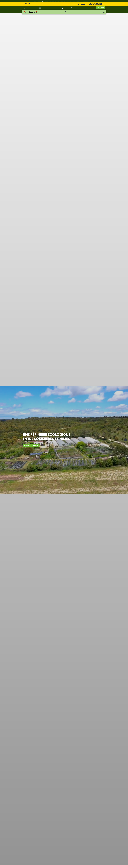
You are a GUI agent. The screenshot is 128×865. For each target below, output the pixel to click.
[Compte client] (100, 12)
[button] (125, 439)
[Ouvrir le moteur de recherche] (97, 12)
